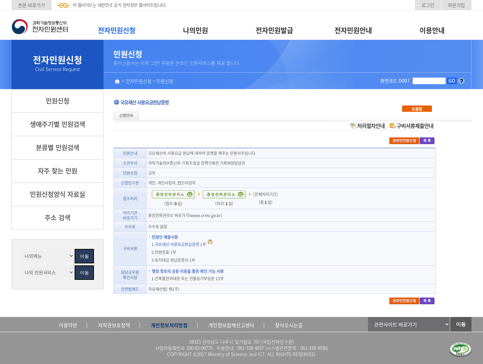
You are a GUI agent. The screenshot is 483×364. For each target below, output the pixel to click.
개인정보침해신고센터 (231, 325)
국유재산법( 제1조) (163, 289)
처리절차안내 (371, 126)
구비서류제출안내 (415, 126)
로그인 (428, 5)
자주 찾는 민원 (57, 171)
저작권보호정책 (114, 325)
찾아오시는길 (289, 325)
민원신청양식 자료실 (57, 194)
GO (451, 81)
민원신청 (57, 101)
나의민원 (195, 30)
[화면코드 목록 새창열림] (461, 80)
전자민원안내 (353, 30)
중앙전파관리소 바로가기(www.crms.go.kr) (185, 215)
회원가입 (456, 5)
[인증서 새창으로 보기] (460, 349)
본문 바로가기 (31, 5)
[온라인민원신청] (404, 140)
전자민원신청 (116, 30)
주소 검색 (57, 217)
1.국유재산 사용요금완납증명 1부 (179, 244)
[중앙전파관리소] (173, 193)
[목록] (427, 140)
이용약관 (68, 325)
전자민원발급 (274, 30)
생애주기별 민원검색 (57, 124)
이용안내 (432, 30)
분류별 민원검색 (57, 147)
